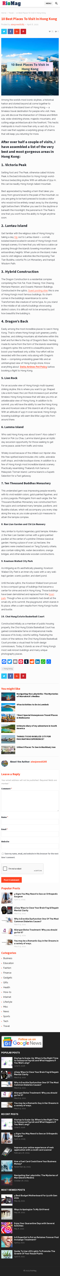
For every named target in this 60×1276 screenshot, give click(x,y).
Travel (11, 13)
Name (4, 817)
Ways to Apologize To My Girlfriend (31, 1209)
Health (6, 987)
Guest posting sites (38, 290)
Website (5, 841)
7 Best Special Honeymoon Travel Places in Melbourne (37, 716)
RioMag (33, 1271)
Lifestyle (7, 1002)
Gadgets (7, 977)
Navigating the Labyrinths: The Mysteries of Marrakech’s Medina (37, 695)
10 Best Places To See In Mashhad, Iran (36, 747)
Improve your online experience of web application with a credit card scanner (34, 1148)
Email (4, 829)
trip (16, 237)
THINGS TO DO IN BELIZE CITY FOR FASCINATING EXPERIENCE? (34, 737)
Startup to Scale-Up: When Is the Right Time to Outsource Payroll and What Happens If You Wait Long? (36, 1060)
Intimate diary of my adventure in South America (37, 727)
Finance (7, 972)
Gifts (5, 982)
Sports (6, 1016)
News (6, 1011)
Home (3, 13)
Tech (5, 1021)
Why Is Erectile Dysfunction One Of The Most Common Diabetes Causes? (36, 1083)
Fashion (7, 968)
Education (8, 963)
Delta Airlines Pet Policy (33, 367)
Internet (7, 997)
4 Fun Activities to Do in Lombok (33, 704)
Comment (6, 788)
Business (7, 958)
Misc (5, 1006)
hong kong (8, 669)
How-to (7, 992)
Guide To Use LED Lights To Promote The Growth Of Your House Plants (34, 1252)
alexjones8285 (17, 24)
